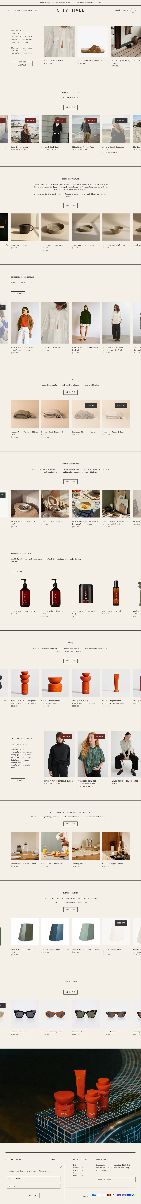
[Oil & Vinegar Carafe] (116, 846)
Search (116, 10)
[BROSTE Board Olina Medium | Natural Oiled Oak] (86, 504)
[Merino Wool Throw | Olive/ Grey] (25, 414)
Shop (8, 10)
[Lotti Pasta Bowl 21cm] (86, 227)
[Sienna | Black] (25, 1014)
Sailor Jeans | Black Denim (124, 781)
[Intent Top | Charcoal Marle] (59, 754)
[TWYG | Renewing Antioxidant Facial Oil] (86, 683)
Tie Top (136, 147)
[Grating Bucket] (86, 846)
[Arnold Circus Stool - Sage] (86, 931)
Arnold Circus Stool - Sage (85, 949)
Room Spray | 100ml (111, 611)
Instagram (87, 1197)
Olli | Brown (108, 1032)
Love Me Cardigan (19, 147)
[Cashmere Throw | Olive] (86, 414)
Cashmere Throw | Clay (113, 432)
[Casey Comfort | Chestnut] (93, 41)
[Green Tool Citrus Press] (55, 846)
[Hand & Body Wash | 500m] (25, 593)
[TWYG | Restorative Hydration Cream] (55, 683)
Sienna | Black (18, 1032)
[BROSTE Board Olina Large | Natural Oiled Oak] (116, 504)
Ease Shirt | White (53, 60)
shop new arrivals (22, 63)
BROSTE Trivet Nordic (51, 521)
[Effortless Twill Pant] (86, 129)
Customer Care (30, 10)
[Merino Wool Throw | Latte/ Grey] (55, 414)
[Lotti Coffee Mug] (25, 227)
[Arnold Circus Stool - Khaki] (25, 931)
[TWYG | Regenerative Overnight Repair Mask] (116, 683)
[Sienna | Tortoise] (86, 1014)
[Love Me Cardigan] (25, 129)
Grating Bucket (79, 863)
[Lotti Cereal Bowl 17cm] (116, 227)
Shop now (70, 107)
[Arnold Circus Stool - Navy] (55, 931)
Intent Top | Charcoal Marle (58, 781)
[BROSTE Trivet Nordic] (55, 504)
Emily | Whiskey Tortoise (54, 1032)
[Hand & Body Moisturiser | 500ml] (55, 593)
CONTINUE (33, 1195)
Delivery (77, 1165)
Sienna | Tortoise (81, 1032)
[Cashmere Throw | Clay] (116, 414)
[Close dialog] (61, 1166)
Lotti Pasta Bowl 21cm (83, 245)
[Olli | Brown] (116, 1014)
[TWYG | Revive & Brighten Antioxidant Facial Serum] (25, 683)
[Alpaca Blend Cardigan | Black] (116, 129)
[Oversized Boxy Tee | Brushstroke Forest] (93, 754)
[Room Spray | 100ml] (116, 593)
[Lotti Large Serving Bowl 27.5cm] (55, 227)
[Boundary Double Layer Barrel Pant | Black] (116, 323)
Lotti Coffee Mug (19, 245)
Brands (16, 10)
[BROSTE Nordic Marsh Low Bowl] (25, 504)
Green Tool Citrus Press (53, 863)
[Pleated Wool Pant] (55, 129)
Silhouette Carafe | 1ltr (23, 863)
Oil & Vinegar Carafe (112, 863)
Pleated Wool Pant (50, 147)
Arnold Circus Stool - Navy (55, 949)
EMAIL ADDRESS (105, 1176)
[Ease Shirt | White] (59, 41)
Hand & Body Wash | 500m (23, 611)
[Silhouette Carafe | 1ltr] (25, 846)
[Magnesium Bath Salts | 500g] (86, 593)
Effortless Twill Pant (83, 147)
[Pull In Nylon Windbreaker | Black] (86, 323)
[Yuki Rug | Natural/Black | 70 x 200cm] (126, 41)
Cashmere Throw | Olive (83, 432)
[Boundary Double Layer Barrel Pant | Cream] (25, 323)
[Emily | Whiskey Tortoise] (55, 1014)
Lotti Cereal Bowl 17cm (113, 245)
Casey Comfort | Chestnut (90, 60)
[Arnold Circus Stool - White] (116, 931)
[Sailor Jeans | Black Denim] (126, 754)
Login (125, 10)
